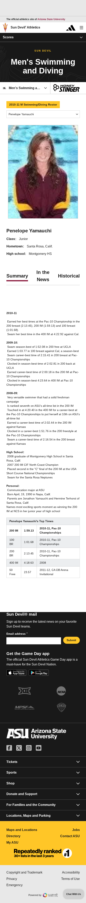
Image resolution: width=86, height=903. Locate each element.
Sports (11, 772)
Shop (10, 783)
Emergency (24, 885)
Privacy (24, 879)
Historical (69, 276)
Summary (17, 276)
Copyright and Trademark (24, 872)
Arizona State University (51, 19)
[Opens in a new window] (43, 853)
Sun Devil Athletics (25, 27)
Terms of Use (70, 879)
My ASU (24, 842)
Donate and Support (21, 794)
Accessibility (71, 872)
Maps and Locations (24, 830)
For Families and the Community (31, 804)
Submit (71, 640)
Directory (24, 836)
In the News (42, 275)
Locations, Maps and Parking (28, 815)
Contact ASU (70, 836)
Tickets (11, 762)
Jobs (76, 830)
